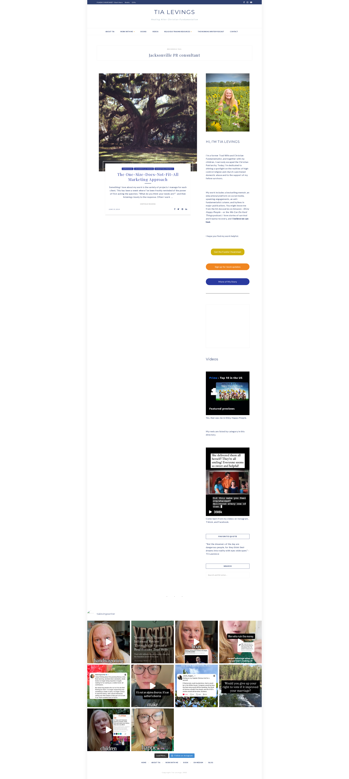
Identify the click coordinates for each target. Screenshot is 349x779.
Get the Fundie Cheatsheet (227, 251)
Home (143, 762)
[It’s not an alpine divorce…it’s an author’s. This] (152, 686)
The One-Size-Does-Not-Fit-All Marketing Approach (148, 177)
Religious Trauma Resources (177, 31)
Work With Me (126, 31)
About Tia (110, 31)
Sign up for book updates (228, 266)
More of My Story (227, 281)
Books (127, 2)
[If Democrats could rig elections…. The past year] (196, 686)
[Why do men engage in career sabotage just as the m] (240, 642)
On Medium (198, 762)
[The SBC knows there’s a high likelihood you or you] (196, 642)
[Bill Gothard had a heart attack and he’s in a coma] (108, 729)
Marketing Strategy (164, 169)
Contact (234, 31)
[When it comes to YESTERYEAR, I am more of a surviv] (152, 642)
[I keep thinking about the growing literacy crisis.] (108, 686)
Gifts (134, 2)
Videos (155, 31)
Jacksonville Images (144, 169)
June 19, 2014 (114, 209)
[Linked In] (185, 209)
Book (185, 762)
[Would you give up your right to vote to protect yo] (240, 686)
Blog (210, 762)
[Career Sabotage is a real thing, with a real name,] (152, 729)
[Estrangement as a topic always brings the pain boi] (108, 642)
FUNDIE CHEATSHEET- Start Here (110, 2)
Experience (127, 169)
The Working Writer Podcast (211, 31)
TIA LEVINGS (174, 12)
